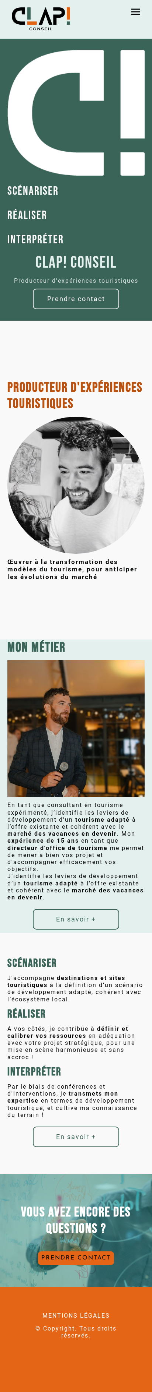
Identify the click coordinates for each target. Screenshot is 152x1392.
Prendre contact (76, 299)
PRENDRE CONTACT (76, 1258)
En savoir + (76, 919)
